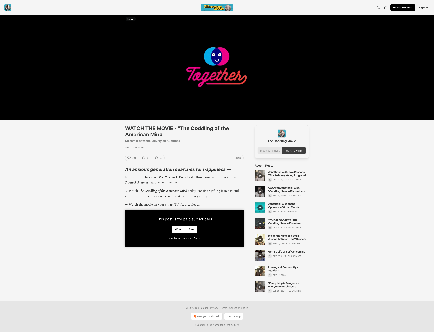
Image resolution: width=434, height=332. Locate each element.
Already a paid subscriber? (184, 238)
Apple (184, 204)
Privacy (214, 307)
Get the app (234, 316)
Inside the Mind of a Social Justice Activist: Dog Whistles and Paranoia (286, 237)
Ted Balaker (294, 180)
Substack (200, 324)
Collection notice (238, 307)
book (207, 177)
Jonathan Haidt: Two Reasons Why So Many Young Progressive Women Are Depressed (288, 173)
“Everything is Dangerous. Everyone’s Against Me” (284, 284)
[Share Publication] (385, 7)
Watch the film (402, 7)
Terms (223, 307)
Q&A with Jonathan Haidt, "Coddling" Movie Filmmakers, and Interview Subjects (286, 189)
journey (202, 196)
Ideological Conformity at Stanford (284, 269)
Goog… (195, 204)
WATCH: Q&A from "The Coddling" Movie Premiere (284, 221)
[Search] (378, 7)
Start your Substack (208, 316)
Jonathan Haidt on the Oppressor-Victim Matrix (283, 205)
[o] (260, 175)
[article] (281, 176)
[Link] (120, 169)
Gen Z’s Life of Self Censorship (286, 251)
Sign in (423, 7)
